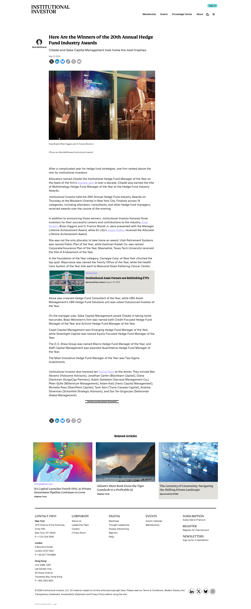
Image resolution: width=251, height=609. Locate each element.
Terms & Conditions (153, 590)
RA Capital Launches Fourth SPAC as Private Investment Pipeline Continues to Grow (62, 490)
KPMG (175, 494)
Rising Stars (106, 371)
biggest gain (86, 182)
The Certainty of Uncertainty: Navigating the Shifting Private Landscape (186, 487)
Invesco (101, 282)
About (200, 14)
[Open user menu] (214, 13)
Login (55, 604)
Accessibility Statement (73, 594)
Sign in (212, 6)
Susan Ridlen (116, 230)
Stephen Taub (40, 496)
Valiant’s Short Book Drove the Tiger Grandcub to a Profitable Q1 (120, 487)
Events (164, 14)
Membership (149, 14)
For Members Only (43, 484)
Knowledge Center (182, 14)
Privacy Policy (97, 594)
